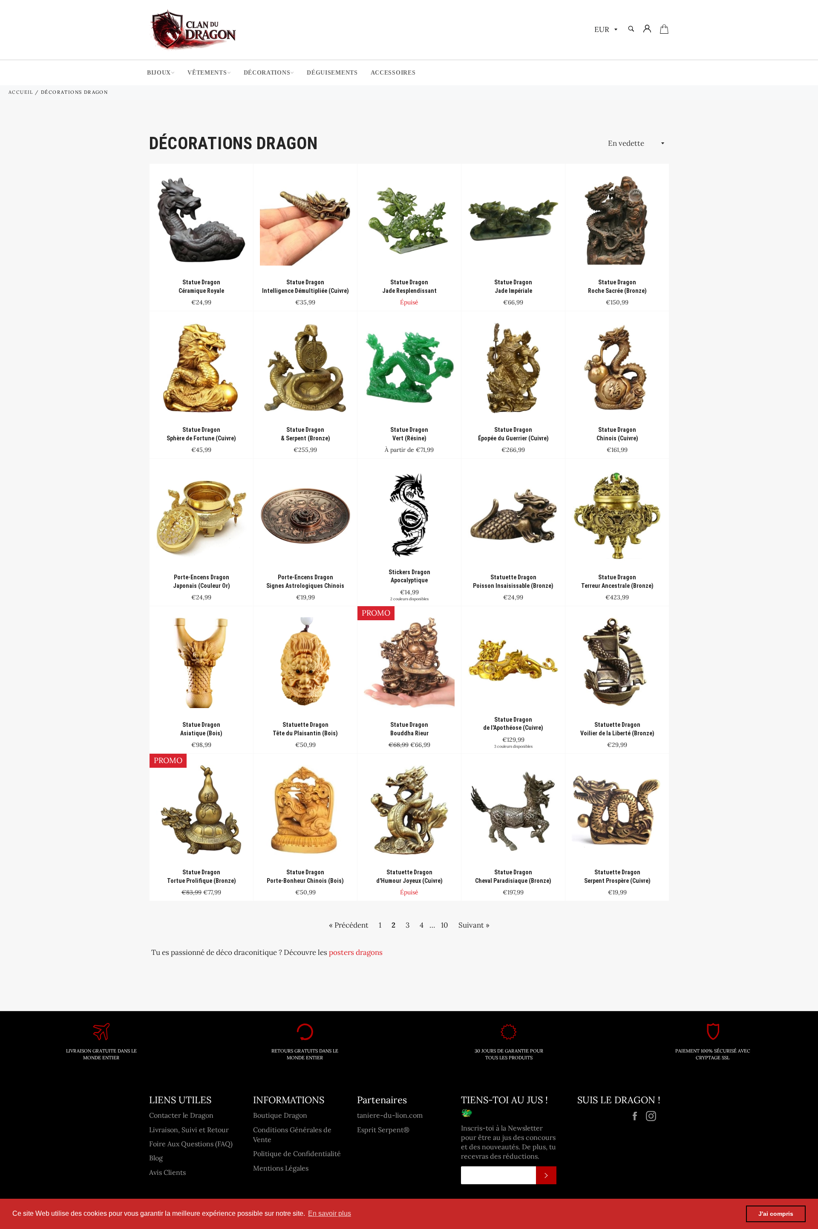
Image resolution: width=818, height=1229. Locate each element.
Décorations (267, 72)
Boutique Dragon (280, 1115)
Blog (156, 1158)
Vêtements (207, 72)
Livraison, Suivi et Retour (189, 1129)
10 (444, 925)
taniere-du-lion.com (390, 1115)
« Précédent (349, 925)
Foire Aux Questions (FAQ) (191, 1143)
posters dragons (356, 952)
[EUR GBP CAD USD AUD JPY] (605, 30)
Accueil (21, 92)
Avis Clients (167, 1172)
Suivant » (474, 925)
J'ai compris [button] (775, 1213)
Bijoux (159, 72)
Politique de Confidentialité (297, 1153)
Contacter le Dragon (181, 1115)
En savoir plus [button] (329, 1213)
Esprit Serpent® (383, 1129)
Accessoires (393, 72)
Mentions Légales (280, 1168)
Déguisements (332, 72)
